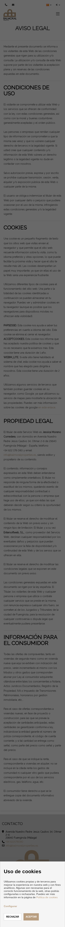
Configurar (10, 906)
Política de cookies (47, 897)
